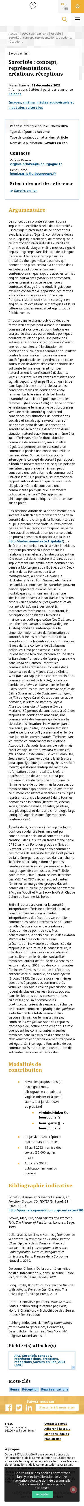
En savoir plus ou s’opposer (51, 1486)
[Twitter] (18, 1407)
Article (56, 33)
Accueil (14, 33)
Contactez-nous (55, 1424)
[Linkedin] (29, 1407)
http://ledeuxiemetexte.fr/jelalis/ (36, 541)
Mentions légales (56, 1434)
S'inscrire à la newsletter (57, 1407)
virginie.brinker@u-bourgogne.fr (36, 164)
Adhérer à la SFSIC (57, 1429)
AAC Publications (35, 33)
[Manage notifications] (73, 1489)
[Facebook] (8, 1407)
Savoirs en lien (25, 190)
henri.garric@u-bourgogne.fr (33, 173)
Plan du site (52, 1439)
